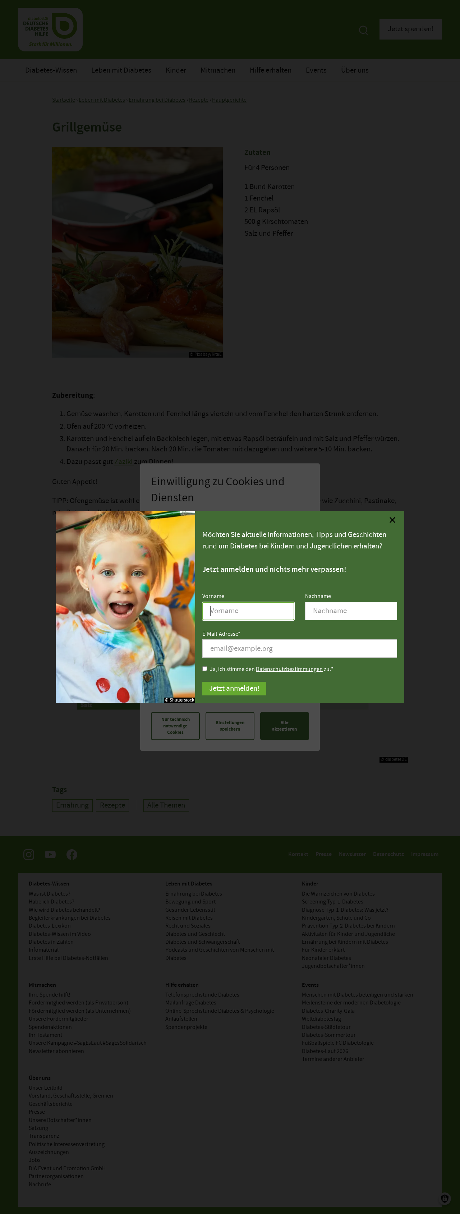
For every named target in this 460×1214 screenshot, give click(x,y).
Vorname (213, 596)
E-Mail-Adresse (220, 634)
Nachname (318, 596)
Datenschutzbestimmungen (289, 669)
